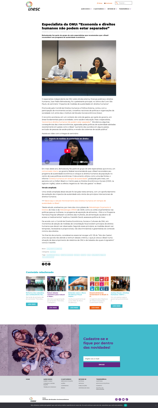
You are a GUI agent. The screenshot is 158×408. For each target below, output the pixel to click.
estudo (77, 255)
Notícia (53, 252)
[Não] (156, 405)
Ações (63, 383)
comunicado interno (50, 171)
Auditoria (99, 381)
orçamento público (98, 255)
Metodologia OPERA (68, 210)
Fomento (99, 385)
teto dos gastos (48, 257)
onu (89, 255)
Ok (125, 405)
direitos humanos (67, 255)
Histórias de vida (84, 388)
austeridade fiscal (53, 255)
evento (83, 255)
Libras (100, 3)
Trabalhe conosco (50, 387)
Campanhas (64, 385)
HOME (28, 379)
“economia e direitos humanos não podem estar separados (66, 122)
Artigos (81, 383)
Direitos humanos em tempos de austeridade (68, 179)
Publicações (83, 385)
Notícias (81, 381)
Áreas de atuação (67, 381)
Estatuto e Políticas (102, 383)
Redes (63, 388)
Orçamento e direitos (54, 248)
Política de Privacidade (100, 388)
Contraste (109, 3)
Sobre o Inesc (48, 381)
